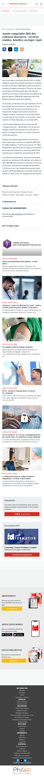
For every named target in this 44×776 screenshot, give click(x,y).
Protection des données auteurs (22, 758)
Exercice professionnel (22, 29)
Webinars (22, 740)
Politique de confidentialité (22, 753)
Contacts (22, 749)
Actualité (22, 690)
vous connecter (17, 214)
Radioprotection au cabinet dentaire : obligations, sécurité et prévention (18, 477)
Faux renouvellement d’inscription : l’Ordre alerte (20, 262)
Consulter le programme (22, 554)
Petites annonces (22, 702)
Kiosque (22, 729)
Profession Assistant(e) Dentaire (22, 720)
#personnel (20, 195)
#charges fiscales (26, 192)
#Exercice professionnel (11, 192)
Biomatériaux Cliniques (22, 717)
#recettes (28, 195)
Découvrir (14, 661)
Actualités (9, 29)
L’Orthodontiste (22, 722)
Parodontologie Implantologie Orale (22, 715)
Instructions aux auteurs (22, 755)
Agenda (22, 735)
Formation (22, 693)
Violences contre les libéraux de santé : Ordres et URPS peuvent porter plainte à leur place (21, 306)
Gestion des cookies (22, 763)
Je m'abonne (12, 609)
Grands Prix (22, 737)
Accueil (3, 29)
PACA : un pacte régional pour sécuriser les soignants (18, 392)
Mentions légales (22, 751)
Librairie (22, 731)
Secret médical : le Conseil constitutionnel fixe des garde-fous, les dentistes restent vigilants (21, 436)
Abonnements (22, 726)
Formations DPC (22, 704)
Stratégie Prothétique (22, 713)
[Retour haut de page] (40, 770)
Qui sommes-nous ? (22, 746)
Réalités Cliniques (22, 711)
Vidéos (22, 695)
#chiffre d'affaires (8, 195)
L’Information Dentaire (22, 708)
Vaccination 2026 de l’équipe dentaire (17, 347)
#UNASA (36, 195)
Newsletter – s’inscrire (22, 697)
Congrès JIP (22, 742)
